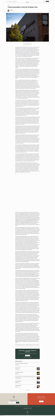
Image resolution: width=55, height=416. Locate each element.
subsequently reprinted (29, 220)
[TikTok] (29, 408)
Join (17, 402)
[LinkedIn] (25, 408)
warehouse (26, 69)
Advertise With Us (38, 406)
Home (9, 1)
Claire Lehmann (17, 364)
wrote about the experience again (25, 222)
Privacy (29, 406)
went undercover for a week (23, 214)
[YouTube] (30, 408)
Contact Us (32, 406)
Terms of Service (26, 406)
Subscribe (47, 1)
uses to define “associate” (30, 274)
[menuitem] (9, 1)
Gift (17, 1)
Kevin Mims (11, 10)
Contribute (14, 1)
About (18, 406)
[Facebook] (24, 408)
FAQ (34, 406)
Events (11, 1)
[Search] (7, 1)
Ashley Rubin (16, 373)
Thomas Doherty (17, 382)
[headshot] (8, 10)
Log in (44, 1)
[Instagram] (31, 408)
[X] (23, 408)
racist (35, 265)
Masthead (16, 406)
